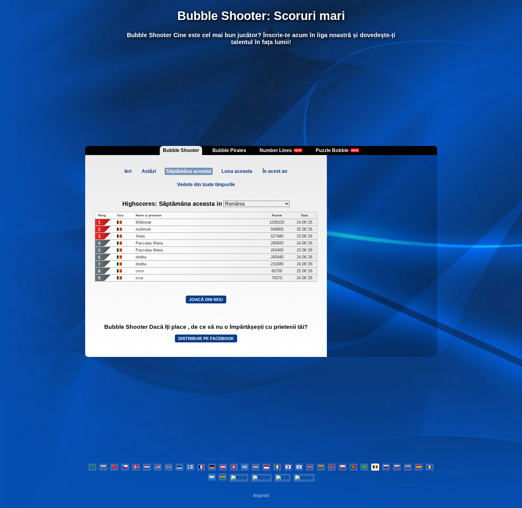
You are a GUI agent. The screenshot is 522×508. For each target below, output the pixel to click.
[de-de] (212, 467)
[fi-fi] (190, 467)
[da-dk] (136, 467)
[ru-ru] (386, 467)
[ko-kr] (299, 467)
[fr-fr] (201, 467)
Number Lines (280, 150)
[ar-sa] (92, 467)
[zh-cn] (114, 467)
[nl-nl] (147, 467)
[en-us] (158, 467)
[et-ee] (179, 467)
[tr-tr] (283, 478)
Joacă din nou (206, 299)
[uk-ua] (304, 478)
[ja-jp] (288, 467)
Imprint (261, 495)
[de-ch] (234, 467)
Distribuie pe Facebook (206, 338)
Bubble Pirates (229, 150)
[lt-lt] (321, 467)
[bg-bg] (103, 467)
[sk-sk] (397, 467)
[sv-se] (261, 478)
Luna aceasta (236, 171)
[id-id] (266, 467)
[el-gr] (245, 467)
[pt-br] (364, 467)
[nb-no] (332, 467)
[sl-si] (408, 467)
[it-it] (277, 467)
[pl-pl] (342, 467)
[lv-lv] (310, 467)
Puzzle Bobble (337, 150)
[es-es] (419, 467)
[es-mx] (429, 467)
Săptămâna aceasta (188, 171)
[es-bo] (223, 477)
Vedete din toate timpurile (206, 184)
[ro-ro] (375, 467)
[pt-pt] (353, 467)
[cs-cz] (125, 467)
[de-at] (223, 467)
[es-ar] (212, 477)
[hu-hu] (255, 467)
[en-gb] (168, 467)
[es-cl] (239, 478)
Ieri (127, 171)
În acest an (275, 171)
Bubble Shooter (181, 150)
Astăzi (149, 171)
